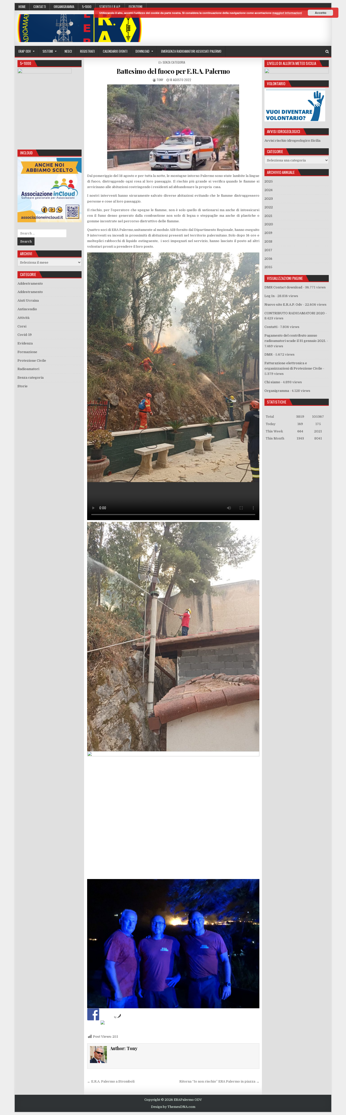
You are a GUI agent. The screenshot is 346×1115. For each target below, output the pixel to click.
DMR (268, 354)
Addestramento (30, 283)
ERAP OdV (24, 51)
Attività (23, 318)
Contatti (39, 6)
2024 (268, 190)
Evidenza (25, 343)
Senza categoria (174, 62)
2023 (268, 198)
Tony (160, 80)
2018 (268, 241)
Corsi (21, 326)
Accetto (320, 12)
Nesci (68, 51)
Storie (22, 386)
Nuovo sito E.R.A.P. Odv (283, 304)
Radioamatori (28, 369)
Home (22, 6)
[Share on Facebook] (93, 1014)
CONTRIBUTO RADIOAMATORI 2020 (294, 313)
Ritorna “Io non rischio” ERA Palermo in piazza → (219, 1081)
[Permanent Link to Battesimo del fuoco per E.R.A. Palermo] (173, 127)
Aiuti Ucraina (28, 300)
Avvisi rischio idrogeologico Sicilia (292, 140)
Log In (269, 296)
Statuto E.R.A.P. (110, 6)
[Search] (327, 51)
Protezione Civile (31, 360)
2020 (268, 224)
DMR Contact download (283, 287)
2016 (268, 259)
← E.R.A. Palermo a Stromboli (110, 1081)
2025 (268, 181)
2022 (268, 207)
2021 (268, 216)
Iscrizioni (135, 6)
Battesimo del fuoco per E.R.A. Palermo (173, 71)
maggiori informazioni (287, 13)
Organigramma (64, 6)
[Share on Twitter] (107, 1026)
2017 (268, 250)
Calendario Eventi (115, 51)
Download (142, 51)
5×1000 (86, 6)
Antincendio (27, 309)
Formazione (27, 352)
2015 (268, 267)
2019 (268, 233)
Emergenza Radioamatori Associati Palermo (191, 51)
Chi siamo (272, 382)
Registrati (87, 51)
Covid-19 (24, 335)
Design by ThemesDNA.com (173, 1107)
